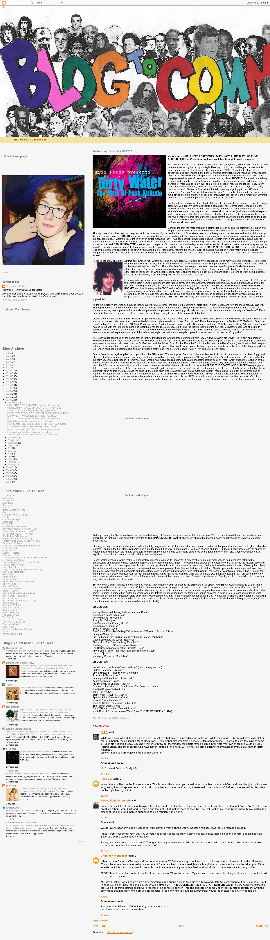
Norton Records (10, 591)
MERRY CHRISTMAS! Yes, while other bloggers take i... (32, 410)
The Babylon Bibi (10, 615)
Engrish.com (12, 808)
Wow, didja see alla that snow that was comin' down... (31, 421)
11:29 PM (105, 796)
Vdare (5, 631)
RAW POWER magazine (14, 596)
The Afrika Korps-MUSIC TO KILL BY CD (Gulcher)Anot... (33, 435)
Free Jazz (11, 749)
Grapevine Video (10, 548)
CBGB (5, 517)
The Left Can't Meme (12, 619)
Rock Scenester (10, 603)
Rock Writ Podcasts (12, 607)
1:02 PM (104, 758)
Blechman (7, 505)
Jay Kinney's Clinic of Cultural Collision (21, 562)
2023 (8, 362)
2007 (8, 473)
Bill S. (104, 732)
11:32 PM (105, 774)
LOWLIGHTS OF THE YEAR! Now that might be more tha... (33, 405)
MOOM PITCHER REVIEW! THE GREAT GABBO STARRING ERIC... (38, 413)
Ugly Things (8, 627)
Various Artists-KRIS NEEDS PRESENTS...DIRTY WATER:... (34, 408)
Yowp (9, 685)
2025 (8, 356)
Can (4, 512)
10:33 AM (105, 915)
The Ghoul (7, 617)
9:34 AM (104, 896)
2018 (8, 376)
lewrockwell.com (10, 574)
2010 (8, 399)
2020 (8, 370)
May (10, 454)
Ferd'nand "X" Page (12, 543)
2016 (8, 382)
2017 (8, 379)
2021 (8, 367)
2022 (8, 364)
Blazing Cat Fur (14, 648)
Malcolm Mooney (10, 579)
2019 (8, 373)
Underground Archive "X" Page (17, 629)
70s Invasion (8, 495)
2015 (8, 385)
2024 (8, 359)
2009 (8, 467)
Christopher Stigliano (114, 855)
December (13, 402)
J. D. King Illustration (12, 560)
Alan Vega (7, 498)
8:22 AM (125, 718)
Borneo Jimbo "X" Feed (14, 510)
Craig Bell (7, 524)
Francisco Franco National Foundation (21, 545)
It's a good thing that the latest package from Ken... (29, 432)
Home (180, 925)
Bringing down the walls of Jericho (35, 752)
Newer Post (99, 925)
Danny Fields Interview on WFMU (19, 531)
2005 (8, 479)
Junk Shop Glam (10, 567)
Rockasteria (12, 707)
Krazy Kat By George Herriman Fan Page (22, 569)
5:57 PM (104, 818)
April (10, 456)
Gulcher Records (10, 553)
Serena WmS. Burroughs (116, 800)
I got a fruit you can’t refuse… (19, 810)
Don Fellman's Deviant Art (15, 536)
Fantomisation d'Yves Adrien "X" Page (21, 541)
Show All (81, 841)
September (13, 443)
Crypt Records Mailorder (14, 526)
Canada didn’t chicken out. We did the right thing (27, 651)
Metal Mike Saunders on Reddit (18, 581)
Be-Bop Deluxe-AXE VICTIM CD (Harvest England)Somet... (33, 429)
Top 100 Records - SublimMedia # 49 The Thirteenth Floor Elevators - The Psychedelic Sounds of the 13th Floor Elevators (46, 668)
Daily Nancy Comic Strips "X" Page (19, 529)
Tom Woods (12, 771)
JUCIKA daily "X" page (13, 565)
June (10, 451)
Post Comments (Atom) (120, 932)
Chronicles (7, 522)
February (12, 462)
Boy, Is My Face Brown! (31, 688)
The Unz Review (10, 624)
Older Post (262, 925)
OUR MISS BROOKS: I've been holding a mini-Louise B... (32, 426)
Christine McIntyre (11, 519)
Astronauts (7, 503)
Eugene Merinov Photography (17, 538)
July (10, 448)
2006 (8, 476)
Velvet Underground (12, 634)
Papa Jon (107, 778)
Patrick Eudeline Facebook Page (18, 593)
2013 (8, 391)
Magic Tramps (9, 576)
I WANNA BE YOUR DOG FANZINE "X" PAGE (24, 557)
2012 (8, 394)
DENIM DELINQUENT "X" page (18, 534)
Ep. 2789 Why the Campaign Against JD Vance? (27, 774)
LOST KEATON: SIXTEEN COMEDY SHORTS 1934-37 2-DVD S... (37, 424)
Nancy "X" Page (10, 586)
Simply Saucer (9, 610)
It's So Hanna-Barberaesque (21, 822)
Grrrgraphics (8, 550)
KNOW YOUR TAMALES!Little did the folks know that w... (32, 416)
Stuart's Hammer (10, 612)
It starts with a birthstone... (20, 663)
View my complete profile (14, 300)
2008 (8, 470)
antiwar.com (8, 500)
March (11, 459)
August (11, 445)
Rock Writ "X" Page (11, 605)
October (12, 440)
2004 (8, 482)
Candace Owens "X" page (15, 514)
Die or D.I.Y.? (12, 785)
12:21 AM (105, 851)
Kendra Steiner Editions (18, 729)
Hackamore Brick (10, 555)
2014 (8, 388)
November (13, 437)
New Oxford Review (12, 588)
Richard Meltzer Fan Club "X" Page (19, 600)
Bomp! (5, 507)
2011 (8, 397)
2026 (8, 353)
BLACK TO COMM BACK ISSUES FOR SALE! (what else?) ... (35, 418)
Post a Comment (100, 921)
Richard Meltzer (10, 598)
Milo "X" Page (9, 584)
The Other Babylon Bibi (14, 622)
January (12, 464)
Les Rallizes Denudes (13, 572)
